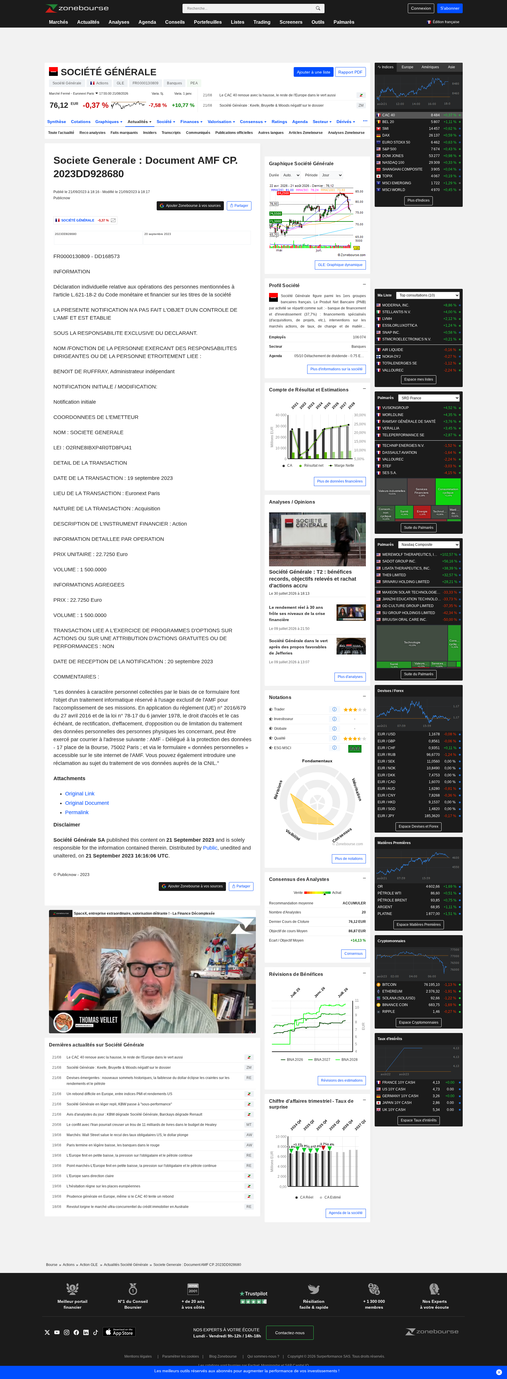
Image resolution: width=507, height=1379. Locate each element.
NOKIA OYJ (391, 356)
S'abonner (449, 8)
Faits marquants (124, 133)
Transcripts (171, 133)
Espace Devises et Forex (418, 826)
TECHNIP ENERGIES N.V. (403, 446)
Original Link (79, 794)
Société (165, 121)
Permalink (77, 812)
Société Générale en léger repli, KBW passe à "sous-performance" (119, 1104)
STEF (386, 466)
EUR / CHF (386, 748)
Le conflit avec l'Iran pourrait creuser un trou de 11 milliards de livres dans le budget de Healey (142, 1125)
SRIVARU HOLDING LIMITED (406, 582)
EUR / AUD (386, 789)
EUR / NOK (387, 768)
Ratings (279, 121)
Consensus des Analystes (299, 879)
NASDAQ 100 (393, 163)
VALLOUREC (393, 370)
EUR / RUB (387, 755)
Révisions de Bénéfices (296, 974)
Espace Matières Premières (419, 925)
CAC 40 (388, 115)
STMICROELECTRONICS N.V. (406, 339)
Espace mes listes (418, 379)
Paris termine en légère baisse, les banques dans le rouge (113, 1145)
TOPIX (387, 176)
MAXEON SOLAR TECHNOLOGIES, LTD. (411, 592)
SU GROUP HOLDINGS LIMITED (408, 613)
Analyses (119, 22)
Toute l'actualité (61, 133)
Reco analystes (93, 133)
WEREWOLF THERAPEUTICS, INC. (410, 555)
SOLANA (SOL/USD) (398, 998)
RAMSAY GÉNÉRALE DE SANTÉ (409, 422)
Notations (280, 697)
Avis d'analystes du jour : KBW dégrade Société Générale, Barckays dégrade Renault (134, 1114)
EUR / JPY (386, 816)
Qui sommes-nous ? (263, 1356)
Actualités (88, 22)
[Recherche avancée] (318, 8)
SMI (385, 129)
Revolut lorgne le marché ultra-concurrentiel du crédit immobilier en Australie (128, 1207)
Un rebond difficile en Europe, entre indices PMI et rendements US (119, 1094)
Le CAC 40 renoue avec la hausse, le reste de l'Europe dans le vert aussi (277, 95)
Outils (318, 22)
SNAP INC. (391, 332)
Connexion (421, 8)
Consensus (252, 121)
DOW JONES (392, 156)
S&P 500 (389, 149)
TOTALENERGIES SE (399, 363)
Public (210, 848)
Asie (451, 67)
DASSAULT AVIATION (399, 453)
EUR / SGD (387, 809)
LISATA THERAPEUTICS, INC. (406, 568)
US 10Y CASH (393, 1089)
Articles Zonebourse (306, 133)
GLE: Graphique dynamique (340, 265)
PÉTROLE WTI (389, 893)
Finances (190, 121)
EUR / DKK (386, 775)
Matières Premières (394, 843)
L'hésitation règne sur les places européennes (103, 1186)
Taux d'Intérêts (390, 1039)
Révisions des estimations (342, 1080)
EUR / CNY (387, 795)
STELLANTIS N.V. (396, 312)
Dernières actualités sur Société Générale (96, 1044)
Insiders (150, 133)
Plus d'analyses (350, 677)
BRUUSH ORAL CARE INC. (404, 620)
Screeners (291, 22)
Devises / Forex (391, 691)
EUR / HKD (387, 802)
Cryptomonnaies (391, 941)
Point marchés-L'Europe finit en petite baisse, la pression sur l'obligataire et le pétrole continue (142, 1166)
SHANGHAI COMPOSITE (402, 169)
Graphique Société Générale (301, 163)
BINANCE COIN (395, 1005)
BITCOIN (389, 985)
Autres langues (271, 133)
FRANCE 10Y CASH (398, 1082)
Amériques (430, 67)
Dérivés (345, 121)
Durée (274, 175)
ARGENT (385, 907)
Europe (407, 67)
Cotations (81, 121)
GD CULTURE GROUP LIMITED (408, 606)
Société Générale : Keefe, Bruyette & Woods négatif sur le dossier (271, 105)
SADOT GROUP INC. (399, 561)
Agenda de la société (346, 1213)
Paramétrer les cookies (180, 1356)
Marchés (58, 22)
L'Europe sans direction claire (90, 1176)
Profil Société (284, 285)
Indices (387, 67)
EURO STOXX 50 (396, 142)
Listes (237, 22)
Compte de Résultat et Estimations (309, 389)
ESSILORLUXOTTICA (399, 325)
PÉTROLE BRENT (392, 900)
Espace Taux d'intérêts (419, 1120)
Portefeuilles (208, 22)
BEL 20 (388, 122)
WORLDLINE (392, 415)
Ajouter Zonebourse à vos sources (193, 206)
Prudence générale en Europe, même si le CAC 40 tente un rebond (120, 1196)
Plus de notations (349, 859)
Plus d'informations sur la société (336, 369)
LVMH (387, 319)
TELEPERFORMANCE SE (403, 435)
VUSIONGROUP (395, 408)
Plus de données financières (340, 481)
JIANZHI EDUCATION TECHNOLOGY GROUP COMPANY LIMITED (411, 599)
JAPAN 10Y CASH (397, 1103)
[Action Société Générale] (112, 220)
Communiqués (198, 133)
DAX (386, 135)
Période (311, 175)
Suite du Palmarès (418, 528)
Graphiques (107, 121)
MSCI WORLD (393, 190)
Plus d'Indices (419, 200)
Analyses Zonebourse (346, 133)
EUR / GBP (386, 741)
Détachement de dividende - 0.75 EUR (335, 356)
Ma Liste (385, 295)
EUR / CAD (387, 782)
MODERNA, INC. (395, 305)
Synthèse (56, 121)
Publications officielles (234, 133)
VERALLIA (390, 428)
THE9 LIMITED (394, 575)
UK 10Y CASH (393, 1110)
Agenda (147, 22)
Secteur (321, 121)
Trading (262, 22)
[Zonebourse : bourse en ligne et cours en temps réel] (77, 8)
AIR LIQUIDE (392, 350)
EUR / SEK (386, 761)
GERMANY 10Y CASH (400, 1096)
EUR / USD (387, 734)
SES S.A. (389, 473)
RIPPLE (388, 1012)
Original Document (87, 803)
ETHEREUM (392, 991)
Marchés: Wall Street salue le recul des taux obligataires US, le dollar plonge (127, 1135)
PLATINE (385, 914)
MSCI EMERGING (396, 183)
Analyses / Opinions (292, 502)
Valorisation (220, 121)
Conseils (175, 22)
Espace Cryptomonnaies (418, 1022)
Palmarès (344, 22)
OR (380, 886)
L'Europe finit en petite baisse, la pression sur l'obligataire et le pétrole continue (129, 1155)
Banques (358, 347)
